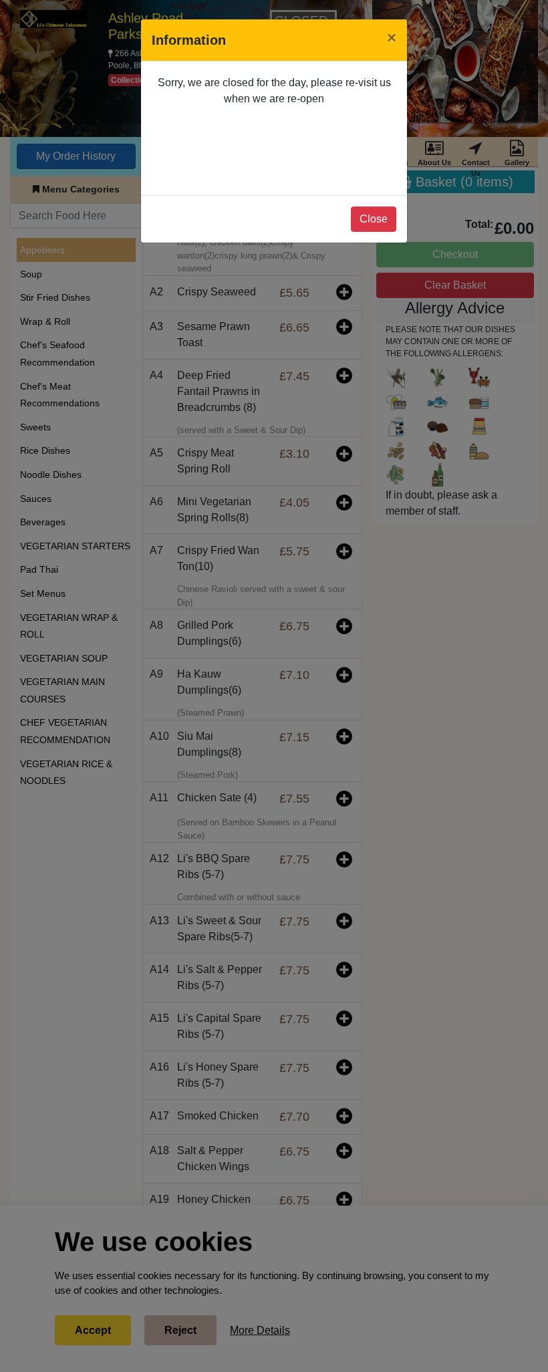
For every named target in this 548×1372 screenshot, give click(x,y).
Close (374, 219)
